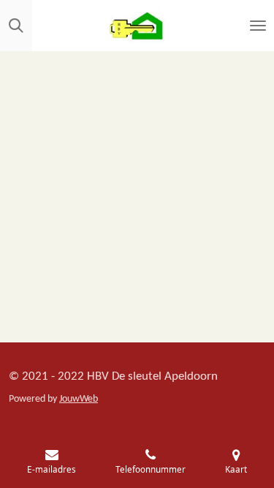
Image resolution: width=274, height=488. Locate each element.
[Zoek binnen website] (16, 25)
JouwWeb (78, 399)
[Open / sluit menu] (258, 25)
